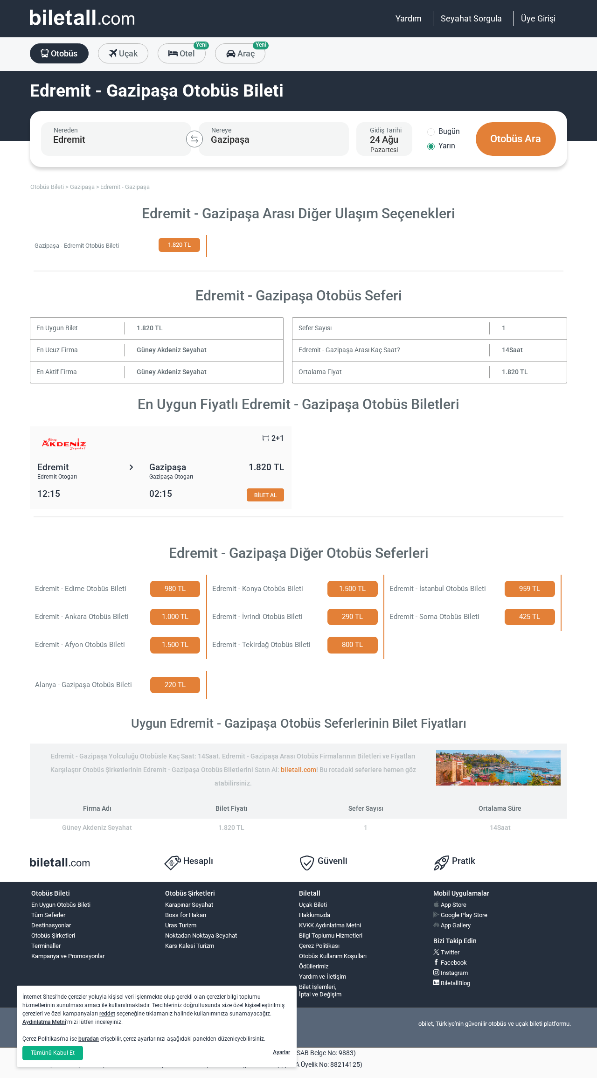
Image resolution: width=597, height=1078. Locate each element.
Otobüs (63, 53)
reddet (107, 1013)
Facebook (453, 962)
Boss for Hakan (185, 914)
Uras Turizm (180, 925)
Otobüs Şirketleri (53, 935)
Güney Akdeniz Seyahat (172, 350)
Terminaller (46, 945)
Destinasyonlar (51, 925)
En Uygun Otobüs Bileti (60, 904)
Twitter (449, 952)
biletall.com (298, 770)
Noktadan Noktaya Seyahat (201, 935)
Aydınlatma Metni (44, 1022)
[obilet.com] (82, 25)
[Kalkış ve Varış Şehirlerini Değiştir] (194, 139)
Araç (250, 50)
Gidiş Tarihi (386, 130)
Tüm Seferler (48, 914)
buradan (88, 1039)
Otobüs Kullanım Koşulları (333, 956)
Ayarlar (281, 1052)
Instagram (453, 972)
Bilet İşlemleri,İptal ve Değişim (320, 990)
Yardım (409, 18)
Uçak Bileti (313, 904)
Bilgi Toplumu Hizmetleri (330, 935)
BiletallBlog (454, 983)
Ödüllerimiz (313, 966)
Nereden (66, 130)
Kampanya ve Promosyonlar (67, 956)
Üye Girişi (538, 18)
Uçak (127, 53)
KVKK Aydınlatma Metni (330, 925)
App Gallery (455, 925)
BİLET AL (265, 495)
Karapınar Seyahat (189, 904)
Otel (192, 50)
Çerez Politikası (319, 945)
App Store (452, 904)
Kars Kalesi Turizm (189, 945)
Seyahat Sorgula (471, 18)
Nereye (221, 130)
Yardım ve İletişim (322, 976)
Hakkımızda (314, 914)
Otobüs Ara (515, 139)
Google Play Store (463, 914)
